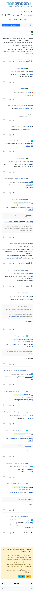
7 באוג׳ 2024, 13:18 (19, 92)
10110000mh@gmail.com (13, 258)
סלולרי (30, 19)
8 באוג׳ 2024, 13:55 (15, 141)
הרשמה (28, 576)
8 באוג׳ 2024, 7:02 (12, 105)
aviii (29, 92)
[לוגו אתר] (19, 4)
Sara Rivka (27, 182)
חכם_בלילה (28, 71)
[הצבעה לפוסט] (10, 61)
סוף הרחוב (28, 296)
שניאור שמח (27, 203)
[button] (31, 588)
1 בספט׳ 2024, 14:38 (15, 243)
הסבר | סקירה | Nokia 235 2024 (13, 222)
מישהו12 (28, 105)
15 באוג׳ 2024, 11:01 (16, 161)
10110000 (28, 126)
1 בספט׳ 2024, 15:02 (24, 436)
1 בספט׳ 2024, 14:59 (15, 415)
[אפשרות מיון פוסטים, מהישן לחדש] (30, 25)
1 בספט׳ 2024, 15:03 (24, 489)
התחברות (21, 576)
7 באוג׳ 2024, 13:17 (17, 32)
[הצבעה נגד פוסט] (3, 61)
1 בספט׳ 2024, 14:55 (24, 341)
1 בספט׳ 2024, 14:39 (15, 273)
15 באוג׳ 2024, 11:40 (15, 182)
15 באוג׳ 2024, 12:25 (24, 205)
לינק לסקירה (29, 146)
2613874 (28, 32)
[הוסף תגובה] (13, 61)
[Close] (3, 549)
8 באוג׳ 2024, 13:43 (16, 126)
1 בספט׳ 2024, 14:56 (24, 397)
